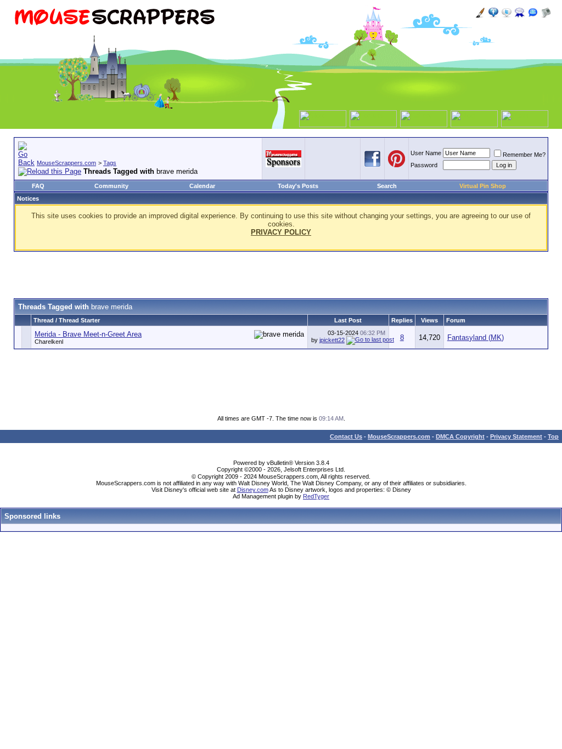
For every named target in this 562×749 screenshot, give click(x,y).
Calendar (202, 186)
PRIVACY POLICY (281, 232)
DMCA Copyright (460, 436)
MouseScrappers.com (66, 163)
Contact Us (346, 436)
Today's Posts (298, 186)
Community (111, 186)
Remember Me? (524, 154)
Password (424, 165)
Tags (109, 163)
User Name (426, 153)
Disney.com (252, 489)
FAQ (38, 186)
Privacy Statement (516, 436)
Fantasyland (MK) (475, 337)
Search (387, 186)
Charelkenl (49, 341)
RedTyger (316, 496)
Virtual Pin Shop (482, 186)
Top (553, 436)
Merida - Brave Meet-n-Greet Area (88, 334)
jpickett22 (332, 340)
